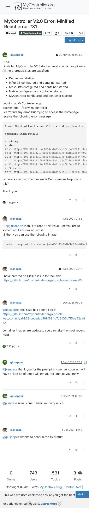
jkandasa (16, 218)
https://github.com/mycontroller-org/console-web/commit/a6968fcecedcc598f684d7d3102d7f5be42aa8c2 (43, 318)
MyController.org (51, 487)
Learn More (49, 503)
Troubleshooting (32, 33)
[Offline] (6, 218)
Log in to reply (74, 40)
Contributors (73, 487)
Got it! (82, 494)
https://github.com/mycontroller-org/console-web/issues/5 (42, 280)
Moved (12, 33)
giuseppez (16, 54)
